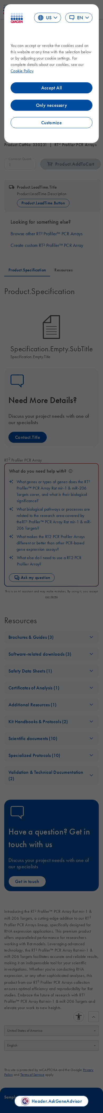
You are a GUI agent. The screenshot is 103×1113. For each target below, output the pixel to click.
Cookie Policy (22, 70)
